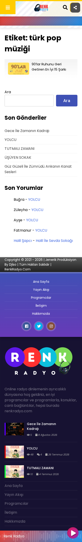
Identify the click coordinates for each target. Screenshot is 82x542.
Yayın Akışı (41, 289)
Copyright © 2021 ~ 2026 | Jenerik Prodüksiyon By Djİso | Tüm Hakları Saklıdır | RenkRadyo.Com (40, 264)
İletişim (41, 305)
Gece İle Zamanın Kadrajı (27, 130)
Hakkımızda (41, 313)
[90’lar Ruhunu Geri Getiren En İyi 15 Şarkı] (18, 73)
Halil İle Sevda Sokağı (54, 240)
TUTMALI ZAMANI (19, 148)
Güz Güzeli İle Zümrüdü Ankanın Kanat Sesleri (38, 169)
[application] (41, 535)
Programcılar (41, 297)
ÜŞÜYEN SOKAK (18, 157)
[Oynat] (73, 533)
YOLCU (10, 139)
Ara (8, 92)
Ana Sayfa (41, 281)
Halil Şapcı (23, 240)
